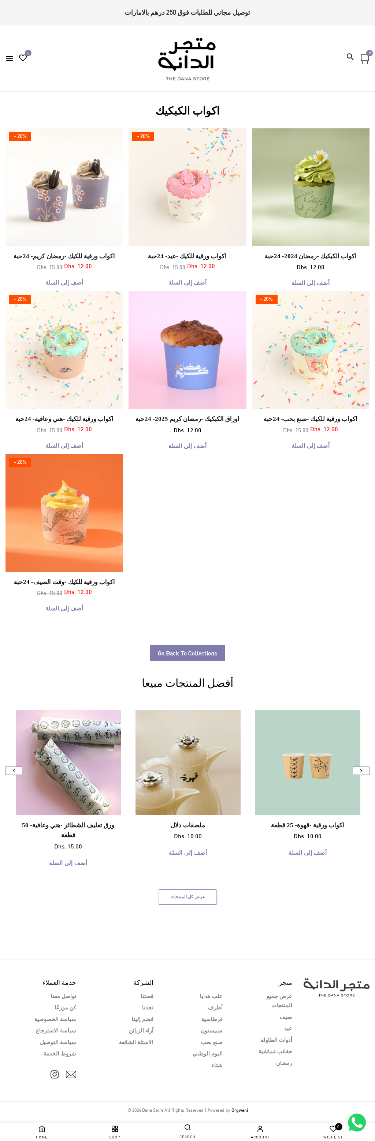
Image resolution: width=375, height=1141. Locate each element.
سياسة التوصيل (58, 1042)
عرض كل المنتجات (187, 897)
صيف (286, 1017)
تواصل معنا (63, 996)
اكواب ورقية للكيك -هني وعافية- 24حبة (64, 418)
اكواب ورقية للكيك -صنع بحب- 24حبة (310, 418)
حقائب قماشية (275, 1051)
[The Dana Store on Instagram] (55, 1074)
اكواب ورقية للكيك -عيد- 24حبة (187, 256)
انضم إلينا (142, 1019)
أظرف (215, 1007)
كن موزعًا (65, 1007)
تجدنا (147, 1007)
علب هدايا (211, 996)
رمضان (284, 1063)
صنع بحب (212, 1042)
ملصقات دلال (188, 825)
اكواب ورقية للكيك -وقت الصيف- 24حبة (64, 582)
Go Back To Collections (187, 653)
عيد (288, 1028)
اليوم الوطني (208, 1054)
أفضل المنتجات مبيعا (187, 683)
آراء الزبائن (141, 1030)
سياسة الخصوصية (55, 1019)
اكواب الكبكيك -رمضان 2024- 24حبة (311, 256)
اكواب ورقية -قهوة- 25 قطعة (307, 825)
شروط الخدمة (60, 1054)
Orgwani (239, 1110)
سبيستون (212, 1030)
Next (361, 771)
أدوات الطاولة (276, 1040)
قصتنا (147, 996)
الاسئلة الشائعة (136, 1042)
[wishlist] (23, 59)
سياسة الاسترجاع (56, 1030)
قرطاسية (212, 1019)
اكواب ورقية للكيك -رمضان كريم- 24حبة (64, 256)
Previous (13, 771)
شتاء (217, 1065)
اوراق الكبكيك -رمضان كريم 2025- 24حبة (187, 418)
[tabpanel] (64, 187)
